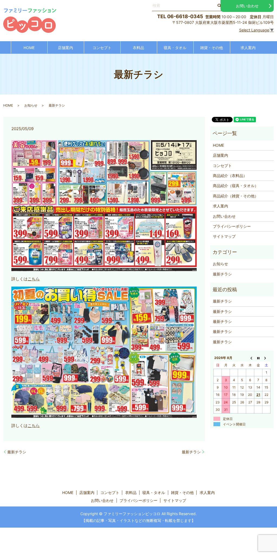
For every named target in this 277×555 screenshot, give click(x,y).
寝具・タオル (175, 47)
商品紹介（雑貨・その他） (235, 196)
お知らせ (30, 105)
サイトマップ (224, 236)
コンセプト (102, 47)
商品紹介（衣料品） (230, 175)
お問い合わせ (247, 6)
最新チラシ (16, 452)
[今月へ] (258, 357)
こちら (34, 278)
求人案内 (248, 47)
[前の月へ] (250, 357)
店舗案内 (65, 47)
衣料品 (138, 47)
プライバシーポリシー (232, 226)
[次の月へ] (266, 357)
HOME (29, 47)
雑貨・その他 (211, 47)
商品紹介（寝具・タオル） (235, 185)
